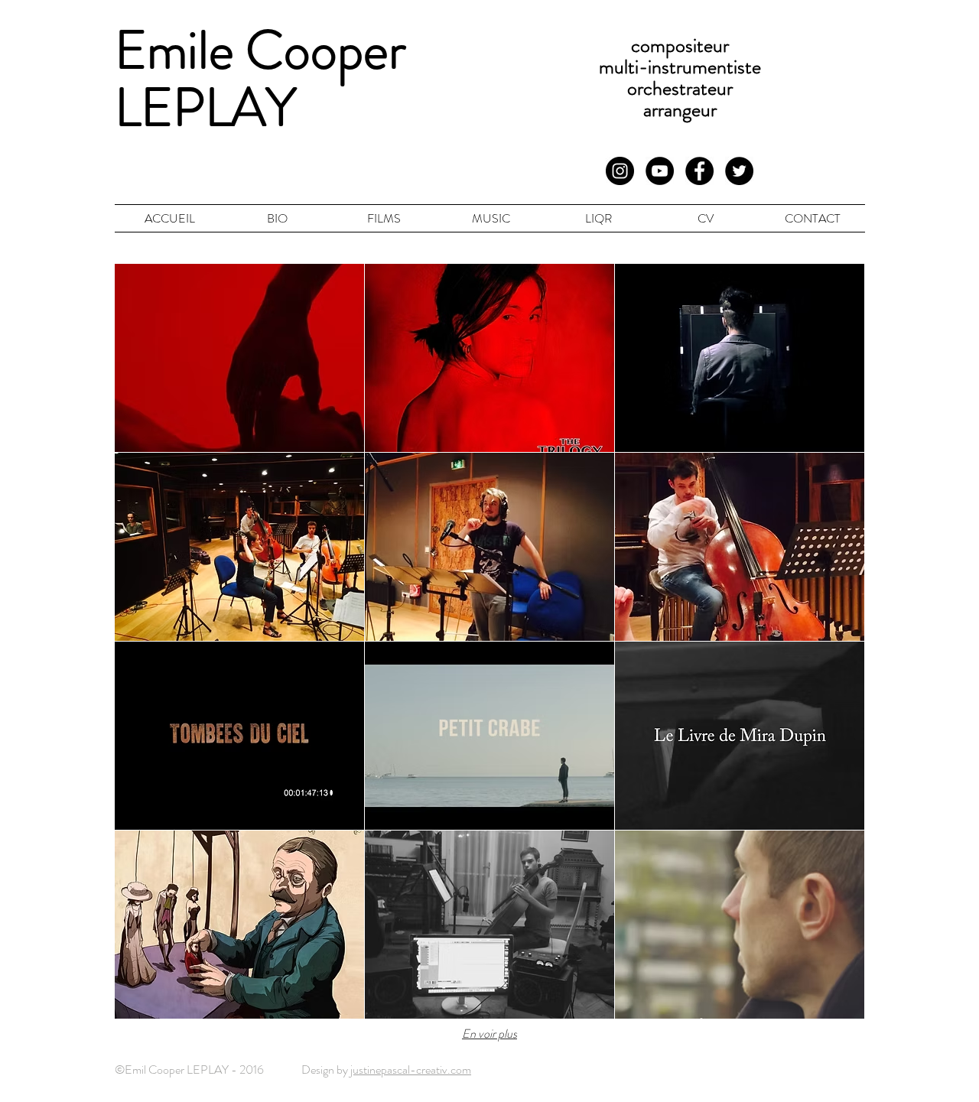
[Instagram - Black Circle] (620, 171)
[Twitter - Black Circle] (739, 171)
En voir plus (489, 1033)
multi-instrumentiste (680, 67)
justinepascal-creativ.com (410, 1069)
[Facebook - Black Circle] (699, 171)
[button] (239, 358)
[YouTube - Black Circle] (660, 171)
